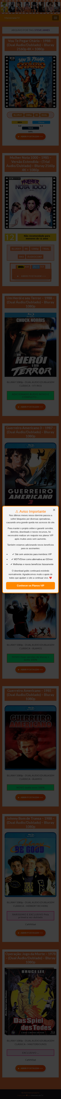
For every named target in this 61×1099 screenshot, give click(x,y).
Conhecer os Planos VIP (30, 585)
